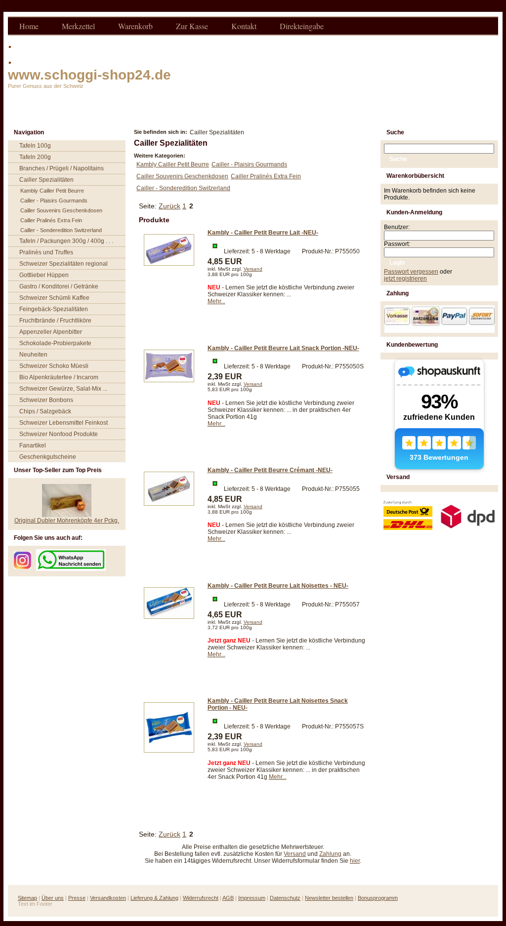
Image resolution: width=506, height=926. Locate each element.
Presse (76, 898)
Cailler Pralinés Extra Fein (51, 220)
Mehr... (216, 301)
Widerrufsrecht (200, 898)
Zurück (169, 206)
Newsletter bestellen (329, 898)
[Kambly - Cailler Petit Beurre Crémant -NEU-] (169, 508)
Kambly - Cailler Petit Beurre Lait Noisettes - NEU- (278, 585)
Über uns (53, 898)
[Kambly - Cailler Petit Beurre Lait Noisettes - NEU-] (169, 621)
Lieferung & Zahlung (154, 898)
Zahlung (330, 853)
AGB (228, 898)
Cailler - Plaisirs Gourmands (53, 200)
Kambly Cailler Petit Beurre (52, 191)
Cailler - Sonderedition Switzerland (61, 230)
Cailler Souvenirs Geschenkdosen (61, 210)
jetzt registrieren (405, 278)
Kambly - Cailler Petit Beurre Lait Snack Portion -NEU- (283, 348)
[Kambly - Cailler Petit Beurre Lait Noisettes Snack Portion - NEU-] (169, 755)
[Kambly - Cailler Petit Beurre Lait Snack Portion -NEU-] (169, 385)
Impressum (251, 898)
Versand (253, 269)
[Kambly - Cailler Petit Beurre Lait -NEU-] (169, 268)
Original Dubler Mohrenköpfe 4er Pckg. (66, 520)
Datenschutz (285, 898)
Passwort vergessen (411, 271)
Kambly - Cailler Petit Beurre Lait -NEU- (263, 232)
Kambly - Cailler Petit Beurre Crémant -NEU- (270, 470)
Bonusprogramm (378, 898)
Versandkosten (108, 898)
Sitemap (27, 898)
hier (355, 860)
